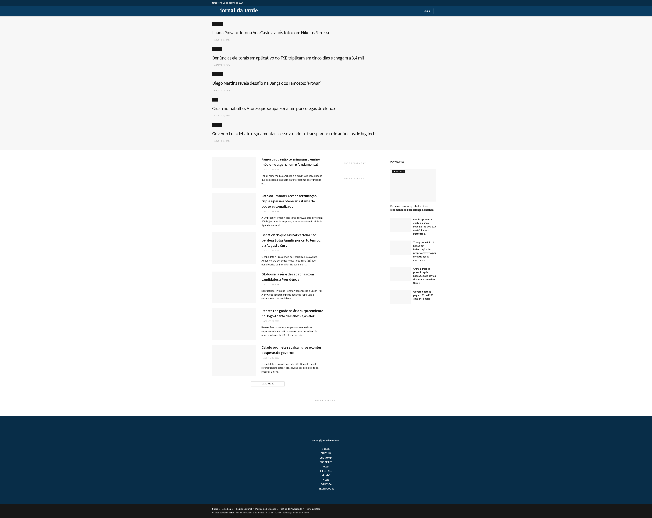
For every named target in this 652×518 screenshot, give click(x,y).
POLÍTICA (217, 49)
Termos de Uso (312, 509)
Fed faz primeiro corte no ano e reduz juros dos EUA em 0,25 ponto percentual (424, 226)
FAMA (215, 99)
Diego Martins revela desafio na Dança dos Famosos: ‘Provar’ (266, 83)
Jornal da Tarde (227, 513)
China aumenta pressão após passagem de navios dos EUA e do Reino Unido (424, 276)
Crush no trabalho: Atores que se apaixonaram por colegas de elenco (273, 108)
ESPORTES (326, 462)
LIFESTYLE (217, 24)
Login (426, 11)
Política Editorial (244, 509)
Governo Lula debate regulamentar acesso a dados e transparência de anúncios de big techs (294, 133)
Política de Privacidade (291, 509)
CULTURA (326, 453)
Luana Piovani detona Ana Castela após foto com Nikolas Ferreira (270, 32)
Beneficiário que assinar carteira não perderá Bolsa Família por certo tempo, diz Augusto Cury (291, 240)
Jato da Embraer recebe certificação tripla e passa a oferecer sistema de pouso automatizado (289, 201)
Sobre (215, 509)
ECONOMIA (326, 457)
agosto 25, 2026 (222, 40)
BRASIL (326, 449)
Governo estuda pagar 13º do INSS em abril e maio (423, 295)
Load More (268, 384)
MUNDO (326, 475)
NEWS (326, 480)
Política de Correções (265, 509)
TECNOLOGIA (326, 488)
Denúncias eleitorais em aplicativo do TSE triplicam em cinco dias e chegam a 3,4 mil (288, 58)
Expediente (227, 509)
